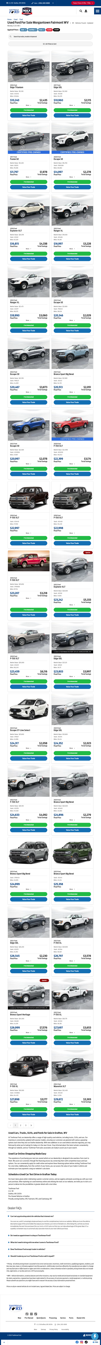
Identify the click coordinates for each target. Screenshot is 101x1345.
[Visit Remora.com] (88, 1336)
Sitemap (43, 1329)
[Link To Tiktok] (86, 1344)
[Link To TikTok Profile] (36, 1314)
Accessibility (65, 1329)
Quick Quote (41, 1318)
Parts (71, 1318)
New (19, 1318)
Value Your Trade (28, 115)
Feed (96, 1342)
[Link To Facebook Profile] (27, 1314)
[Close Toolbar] (4, 1342)
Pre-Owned (29, 1318)
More (27, 105)
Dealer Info (81, 1318)
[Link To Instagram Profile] (31, 1314)
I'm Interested (29, 110)
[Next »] (31, 1125)
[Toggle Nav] (97, 11)
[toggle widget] (95, 1336)
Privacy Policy (54, 1329)
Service (63, 1318)
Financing (53, 1318)
